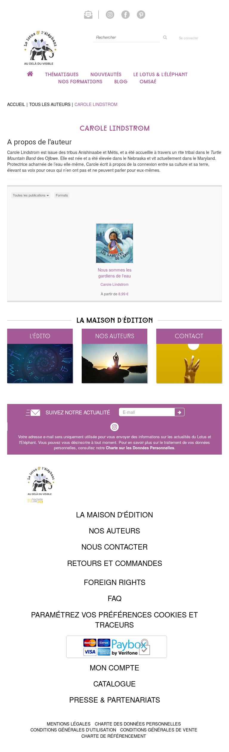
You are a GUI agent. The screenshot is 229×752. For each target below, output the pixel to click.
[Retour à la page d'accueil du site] (40, 47)
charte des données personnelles (138, 723)
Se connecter (188, 37)
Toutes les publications (30, 195)
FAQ (115, 598)
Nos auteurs (114, 336)
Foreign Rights (115, 582)
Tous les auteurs (49, 104)
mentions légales (69, 723)
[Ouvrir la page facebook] (125, 14)
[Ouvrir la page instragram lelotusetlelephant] (114, 426)
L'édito (40, 336)
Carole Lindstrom (114, 284)
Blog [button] (121, 82)
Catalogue (114, 683)
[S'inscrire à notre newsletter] (91, 14)
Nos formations (80, 82)
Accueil (16, 104)
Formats (62, 195)
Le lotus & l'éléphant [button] (160, 74)
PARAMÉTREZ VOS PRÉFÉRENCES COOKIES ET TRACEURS (114, 619)
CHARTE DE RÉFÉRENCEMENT (113, 736)
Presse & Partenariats (114, 699)
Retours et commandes (114, 563)
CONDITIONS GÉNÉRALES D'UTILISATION (73, 729)
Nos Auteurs (114, 530)
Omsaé (148, 82)
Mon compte (114, 667)
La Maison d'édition (114, 514)
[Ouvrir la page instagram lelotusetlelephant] (110, 14)
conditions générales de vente (158, 729)
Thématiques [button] (61, 74)
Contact (189, 336)
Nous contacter (114, 546)
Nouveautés (105, 74)
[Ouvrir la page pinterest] (141, 14)
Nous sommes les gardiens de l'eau (114, 273)
